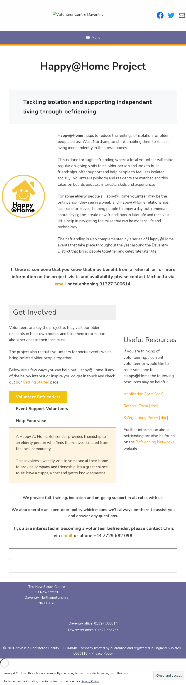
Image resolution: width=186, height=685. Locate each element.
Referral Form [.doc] (141, 406)
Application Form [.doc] (144, 394)
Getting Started (36, 382)
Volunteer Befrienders (38, 397)
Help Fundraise (31, 421)
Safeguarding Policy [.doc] (146, 417)
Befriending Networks (155, 442)
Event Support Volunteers (42, 409)
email (60, 284)
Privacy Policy (102, 653)
